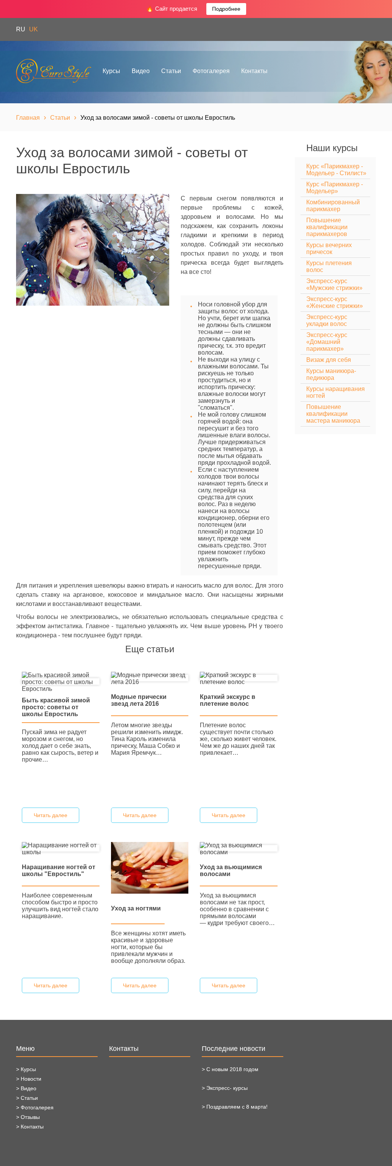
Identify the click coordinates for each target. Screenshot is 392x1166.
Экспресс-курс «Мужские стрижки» (334, 284)
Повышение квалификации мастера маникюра (333, 414)
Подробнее (226, 9)
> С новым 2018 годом (230, 1069)
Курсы (111, 71)
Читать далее (50, 815)
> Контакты (30, 1127)
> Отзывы (28, 1117)
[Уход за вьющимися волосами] (239, 848)
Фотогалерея (211, 71)
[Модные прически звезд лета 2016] (150, 678)
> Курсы (26, 1069)
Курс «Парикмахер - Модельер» (334, 187)
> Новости (28, 1079)
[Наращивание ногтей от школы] (61, 848)
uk (33, 29)
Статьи (171, 71)
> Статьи (27, 1098)
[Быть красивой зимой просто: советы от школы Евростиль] (61, 681)
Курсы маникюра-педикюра (331, 374)
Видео (141, 71)
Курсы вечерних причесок (329, 248)
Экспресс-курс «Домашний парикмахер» (326, 342)
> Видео (26, 1088)
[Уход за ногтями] (150, 867)
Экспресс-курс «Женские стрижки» (334, 302)
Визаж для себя (328, 360)
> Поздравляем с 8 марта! (235, 1107)
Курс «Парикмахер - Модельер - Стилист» (336, 169)
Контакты (254, 71)
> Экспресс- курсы (225, 1088)
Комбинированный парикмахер (333, 205)
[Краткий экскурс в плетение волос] (239, 678)
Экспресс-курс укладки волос (326, 320)
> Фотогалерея (35, 1107)
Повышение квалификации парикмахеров (327, 227)
